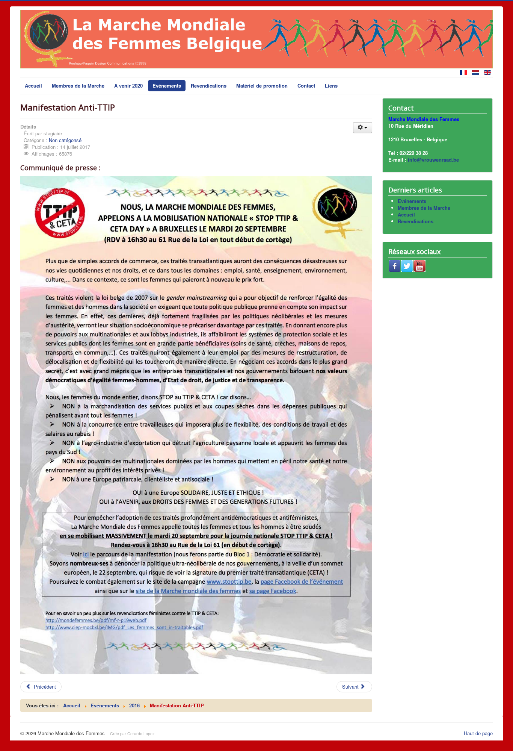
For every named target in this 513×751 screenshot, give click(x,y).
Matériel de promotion (262, 85)
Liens (331, 85)
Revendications (208, 85)
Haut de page (478, 733)
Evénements (166, 85)
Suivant (351, 686)
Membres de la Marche (78, 85)
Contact (306, 85)
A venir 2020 (128, 85)
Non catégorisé (65, 140)
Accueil (33, 85)
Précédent (44, 686)
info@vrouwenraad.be (433, 159)
